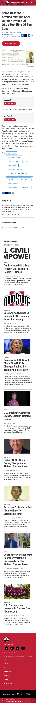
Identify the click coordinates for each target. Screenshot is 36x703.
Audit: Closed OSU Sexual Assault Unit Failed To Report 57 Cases (18, 269)
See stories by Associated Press (13, 227)
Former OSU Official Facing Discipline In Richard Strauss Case (16, 463)
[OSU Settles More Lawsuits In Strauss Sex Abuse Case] (17, 591)
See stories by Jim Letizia (10, 214)
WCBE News (11, 153)
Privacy (6, 679)
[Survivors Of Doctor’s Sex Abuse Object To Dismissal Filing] (17, 493)
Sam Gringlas (7, 374)
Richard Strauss (12, 187)
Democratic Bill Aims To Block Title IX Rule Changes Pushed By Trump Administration (17, 365)
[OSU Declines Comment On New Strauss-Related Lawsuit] (17, 398)
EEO (5, 667)
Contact (6, 663)
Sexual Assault (12, 165)
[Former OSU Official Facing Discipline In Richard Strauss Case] (17, 446)
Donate (30, 3)
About (5, 659)
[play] (3, 701)
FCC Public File (8, 683)
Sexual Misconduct (13, 183)
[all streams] (33, 700)
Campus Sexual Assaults (15, 169)
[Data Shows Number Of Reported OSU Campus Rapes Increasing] (17, 298)
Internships (7, 675)
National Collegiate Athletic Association (19, 174)
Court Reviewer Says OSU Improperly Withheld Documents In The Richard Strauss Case (18, 559)
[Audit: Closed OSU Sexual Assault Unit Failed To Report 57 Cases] (17, 251)
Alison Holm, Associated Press (11, 616)
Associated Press (7, 34)
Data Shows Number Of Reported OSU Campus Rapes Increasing (16, 316)
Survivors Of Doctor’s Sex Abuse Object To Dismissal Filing (18, 510)
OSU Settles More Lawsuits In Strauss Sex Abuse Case (17, 608)
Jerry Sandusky (25, 179)
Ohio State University (14, 157)
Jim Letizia (17, 32)
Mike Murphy (26, 187)
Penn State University (14, 161)
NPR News (6, 357)
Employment (7, 671)
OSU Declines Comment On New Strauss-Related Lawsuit (17, 416)
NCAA (27, 161)
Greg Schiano (12, 179)
